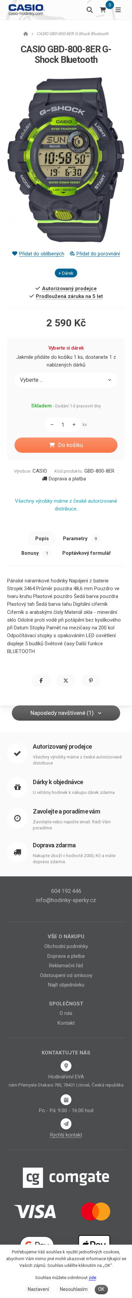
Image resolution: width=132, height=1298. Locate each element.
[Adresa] (66, 1065)
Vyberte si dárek (66, 348)
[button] (41, 680)
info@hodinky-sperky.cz (66, 900)
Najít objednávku (66, 985)
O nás (66, 1013)
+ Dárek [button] (66, 273)
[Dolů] (50, 424)
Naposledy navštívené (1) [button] (62, 712)
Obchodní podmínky (66, 946)
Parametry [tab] (80, 538)
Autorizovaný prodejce (62, 746)
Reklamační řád (66, 966)
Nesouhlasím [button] (74, 1289)
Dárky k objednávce (58, 781)
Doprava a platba (67, 479)
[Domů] (26, 10)
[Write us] (66, 1123)
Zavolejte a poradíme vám (66, 811)
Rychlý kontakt (66, 1135)
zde (92, 1277)
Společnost (66, 1004)
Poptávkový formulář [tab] (86, 553)
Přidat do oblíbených (41, 254)
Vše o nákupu (66, 936)
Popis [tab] (42, 538)
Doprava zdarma (54, 845)
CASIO (39, 471)
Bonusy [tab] (34, 553)
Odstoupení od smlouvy (66, 975)
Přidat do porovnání (98, 254)
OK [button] (101, 1289)
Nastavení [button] (38, 1289)
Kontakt (66, 1023)
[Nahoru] (75, 424)
